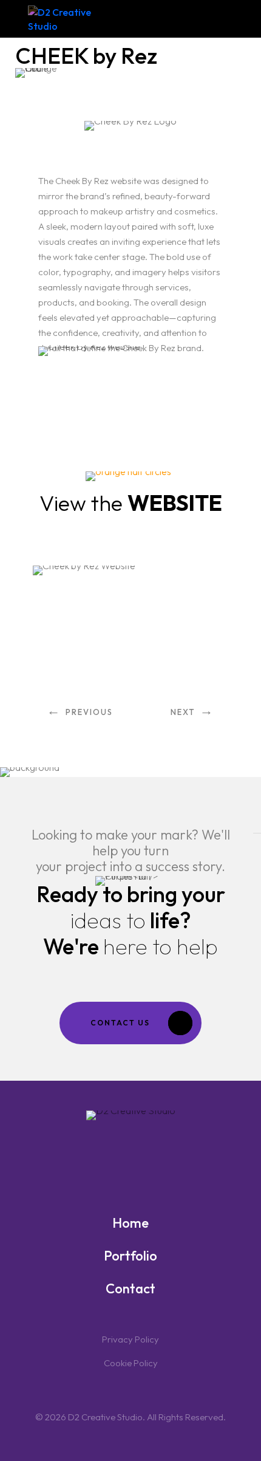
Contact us (120, 1022)
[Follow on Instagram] (154, 1159)
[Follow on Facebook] (107, 1159)
